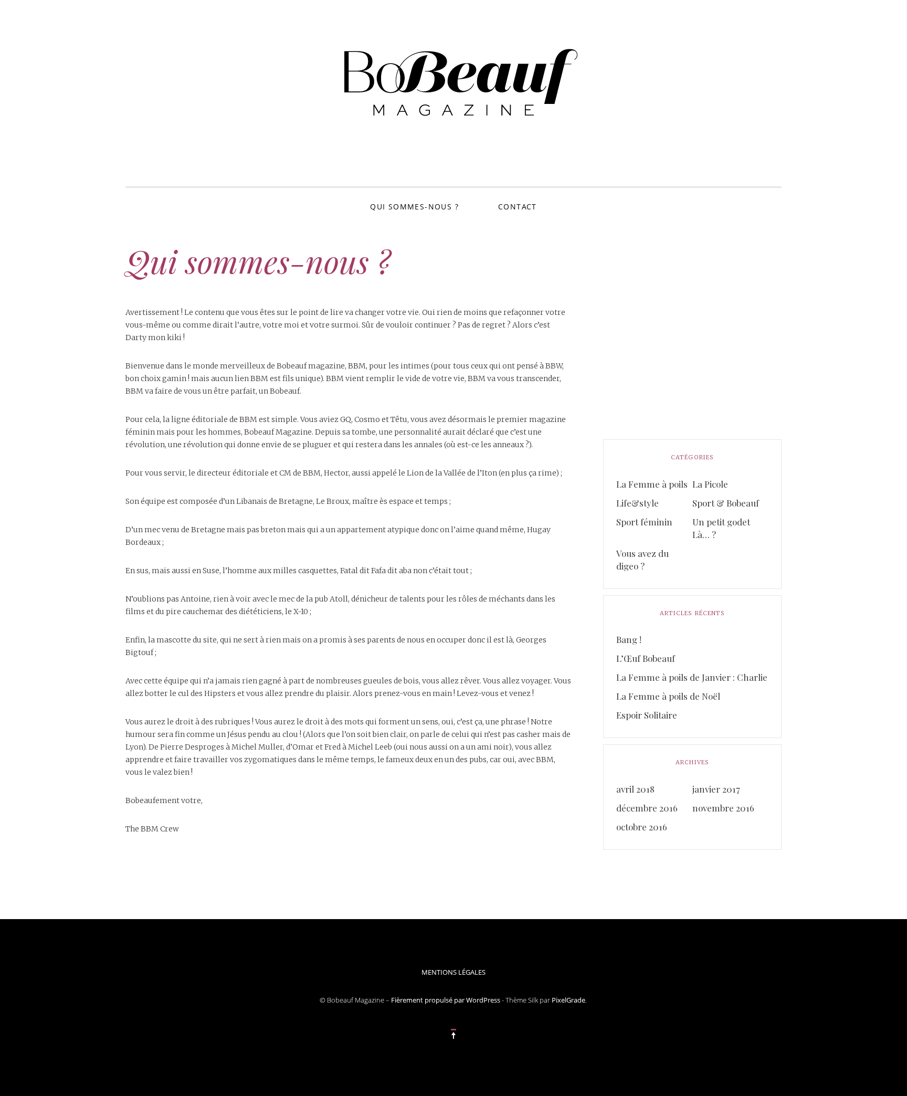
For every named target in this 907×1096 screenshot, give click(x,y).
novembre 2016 (723, 808)
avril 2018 (635, 789)
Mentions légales (453, 972)
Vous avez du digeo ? (642, 559)
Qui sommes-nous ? (414, 207)
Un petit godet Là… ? (721, 528)
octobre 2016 (641, 826)
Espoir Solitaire (646, 715)
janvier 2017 (716, 789)
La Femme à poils (652, 484)
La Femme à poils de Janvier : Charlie (691, 677)
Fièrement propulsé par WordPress (445, 1000)
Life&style (637, 503)
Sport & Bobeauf (725, 503)
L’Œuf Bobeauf (645, 658)
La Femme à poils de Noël (668, 696)
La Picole (710, 484)
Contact (517, 207)
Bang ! (628, 639)
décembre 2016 (647, 808)
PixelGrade (568, 1000)
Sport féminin (644, 522)
